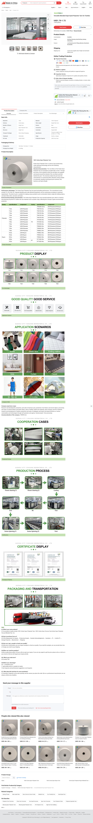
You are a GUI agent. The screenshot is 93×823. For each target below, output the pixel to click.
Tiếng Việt (80, 814)
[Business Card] (89, 117)
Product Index (71, 812)
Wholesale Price (48, 812)
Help (66, 7)
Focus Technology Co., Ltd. (37, 817)
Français (27, 814)
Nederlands (49, 814)
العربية (54, 814)
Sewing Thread (6, 794)
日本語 (62, 814)
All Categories (6, 7)
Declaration (61, 817)
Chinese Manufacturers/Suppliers (29, 812)
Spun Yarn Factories (45, 801)
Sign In (56, 104)
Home (2, 10)
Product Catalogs (22, 777)
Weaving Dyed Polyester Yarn (25, 804)
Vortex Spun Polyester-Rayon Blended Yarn (78, 780)
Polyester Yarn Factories (8, 801)
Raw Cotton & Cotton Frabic (29, 794)
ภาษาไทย (70, 814)
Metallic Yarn (41, 794)
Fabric (2, 780)
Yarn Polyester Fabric (58, 801)
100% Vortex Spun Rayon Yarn (53, 780)
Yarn (10, 10)
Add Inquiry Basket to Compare (27, 53)
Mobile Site (78, 812)
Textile (6, 10)
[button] (61, 113)
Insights (83, 812)
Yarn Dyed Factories (33, 801)
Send (14, 708)
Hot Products (11, 812)
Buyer (59, 7)
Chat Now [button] (83, 27)
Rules (90, 7)
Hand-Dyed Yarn (62, 794)
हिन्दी (66, 814)
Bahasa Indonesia (86, 814)
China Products (18, 812)
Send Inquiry (63, 27)
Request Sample (77, 30)
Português (22, 814)
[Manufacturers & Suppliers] (9, 2)
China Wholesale (40, 812)
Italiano (39, 814)
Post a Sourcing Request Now (43, 708)
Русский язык (33, 814)
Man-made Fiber (16, 794)
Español (17, 814)
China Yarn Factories (21, 801)
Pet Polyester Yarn (39, 804)
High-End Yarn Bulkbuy (51, 804)
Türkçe (75, 814)
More (2, 807)
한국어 (58, 814)
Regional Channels (63, 812)
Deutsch (43, 814)
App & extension (74, 7)
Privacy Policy (68, 817)
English (12, 814)
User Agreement (55, 817)
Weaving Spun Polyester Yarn (9, 804)
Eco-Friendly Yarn (51, 794)
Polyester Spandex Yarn (71, 801)
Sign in (90, 3)
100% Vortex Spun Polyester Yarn (31, 780)
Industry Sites (55, 812)
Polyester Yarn (16, 10)
